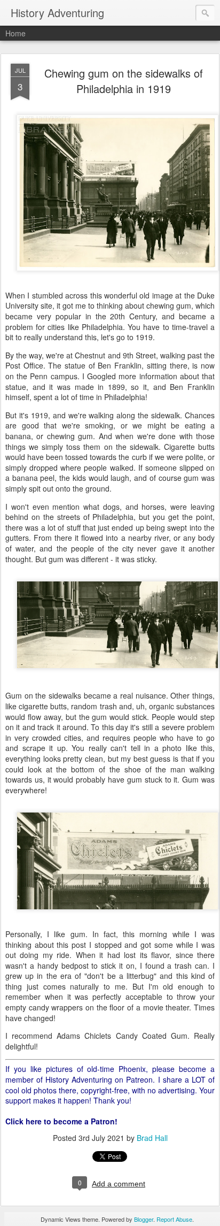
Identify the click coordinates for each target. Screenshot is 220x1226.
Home (15, 33)
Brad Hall (152, 1137)
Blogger (143, 1219)
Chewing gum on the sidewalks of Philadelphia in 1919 (123, 80)
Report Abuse (174, 1219)
